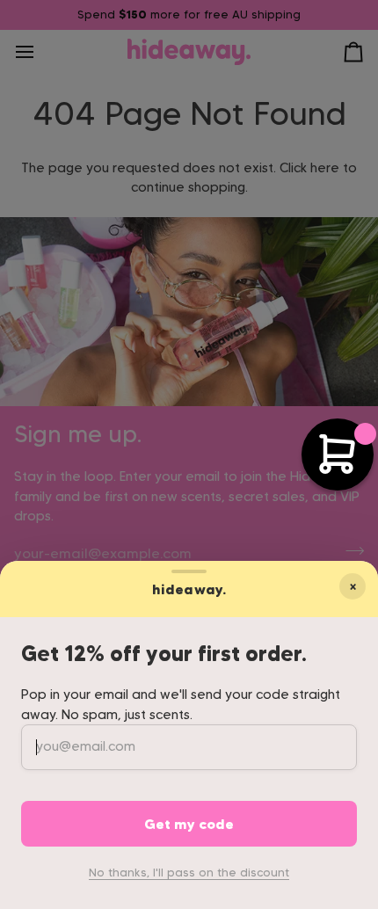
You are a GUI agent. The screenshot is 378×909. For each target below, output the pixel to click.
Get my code (189, 824)
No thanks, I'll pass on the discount (189, 872)
